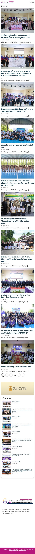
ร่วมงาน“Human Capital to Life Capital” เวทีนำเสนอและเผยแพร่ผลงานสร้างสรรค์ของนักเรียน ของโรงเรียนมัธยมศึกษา (22, 440)
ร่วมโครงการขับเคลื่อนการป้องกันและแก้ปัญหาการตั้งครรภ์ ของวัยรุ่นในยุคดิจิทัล (15, 36)
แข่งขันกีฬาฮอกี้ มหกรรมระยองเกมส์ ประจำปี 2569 (17, 146)
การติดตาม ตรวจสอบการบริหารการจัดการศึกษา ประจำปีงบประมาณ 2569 (16, 296)
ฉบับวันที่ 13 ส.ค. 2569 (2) (17, 446)
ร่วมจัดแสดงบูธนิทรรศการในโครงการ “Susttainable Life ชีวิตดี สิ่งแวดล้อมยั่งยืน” (15, 221)
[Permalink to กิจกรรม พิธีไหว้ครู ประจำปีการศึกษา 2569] (17, 352)
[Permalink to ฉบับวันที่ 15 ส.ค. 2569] (6, 434)
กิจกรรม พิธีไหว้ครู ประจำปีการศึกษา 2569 (16, 366)
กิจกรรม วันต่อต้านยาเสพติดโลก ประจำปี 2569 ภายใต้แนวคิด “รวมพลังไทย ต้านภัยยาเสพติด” (17, 259)
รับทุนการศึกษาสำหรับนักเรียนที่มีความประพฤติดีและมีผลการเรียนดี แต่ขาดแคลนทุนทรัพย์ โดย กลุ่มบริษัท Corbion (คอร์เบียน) (22, 410)
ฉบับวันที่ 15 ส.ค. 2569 (16, 431)
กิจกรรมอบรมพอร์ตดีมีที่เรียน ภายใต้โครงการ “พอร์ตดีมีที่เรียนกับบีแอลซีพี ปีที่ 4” (17, 110)
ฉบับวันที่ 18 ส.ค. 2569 (16, 416)
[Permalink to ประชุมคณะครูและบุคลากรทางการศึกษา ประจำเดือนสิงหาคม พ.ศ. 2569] (6, 457)
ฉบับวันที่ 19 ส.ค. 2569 (16, 401)
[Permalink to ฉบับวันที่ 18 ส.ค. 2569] (6, 419)
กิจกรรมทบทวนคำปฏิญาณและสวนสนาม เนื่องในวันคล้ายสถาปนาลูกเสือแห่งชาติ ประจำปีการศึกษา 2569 (17, 183)
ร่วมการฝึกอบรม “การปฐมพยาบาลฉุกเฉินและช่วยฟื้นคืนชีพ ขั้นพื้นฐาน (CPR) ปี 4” (17, 331)
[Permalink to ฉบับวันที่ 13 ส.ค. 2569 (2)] (6, 449)
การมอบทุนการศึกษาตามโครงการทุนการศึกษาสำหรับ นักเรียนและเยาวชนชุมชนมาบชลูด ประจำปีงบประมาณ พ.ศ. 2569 (16, 73)
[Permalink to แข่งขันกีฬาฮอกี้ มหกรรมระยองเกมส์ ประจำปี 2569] (17, 130)
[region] (17, 388)
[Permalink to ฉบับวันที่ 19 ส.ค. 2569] (6, 404)
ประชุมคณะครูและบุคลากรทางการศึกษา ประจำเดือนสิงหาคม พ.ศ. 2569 (21, 455)
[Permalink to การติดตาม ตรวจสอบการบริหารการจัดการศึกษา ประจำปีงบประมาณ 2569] (17, 280)
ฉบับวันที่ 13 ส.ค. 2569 (16, 461)
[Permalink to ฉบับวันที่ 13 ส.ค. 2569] (6, 464)
